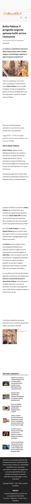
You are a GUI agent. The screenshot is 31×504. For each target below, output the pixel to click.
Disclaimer (15, 500)
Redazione (14, 498)
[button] (21, 17)
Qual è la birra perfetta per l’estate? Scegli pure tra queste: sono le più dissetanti (17, 396)
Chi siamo (6, 498)
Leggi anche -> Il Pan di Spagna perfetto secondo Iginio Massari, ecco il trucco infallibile (15, 138)
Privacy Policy (22, 498)
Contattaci (15, 486)
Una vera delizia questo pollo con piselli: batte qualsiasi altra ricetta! (16, 407)
